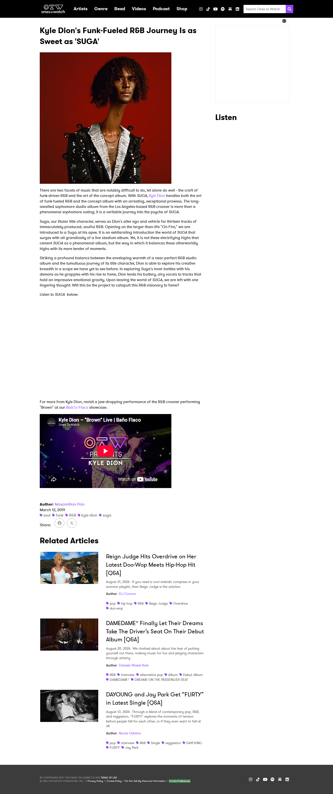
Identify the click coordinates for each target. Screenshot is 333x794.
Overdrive (180, 603)
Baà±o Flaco (77, 407)
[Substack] (230, 9)
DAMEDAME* (119, 679)
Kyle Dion (157, 195)
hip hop (126, 603)
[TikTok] (208, 9)
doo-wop (116, 608)
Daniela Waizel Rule (133, 665)
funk (60, 515)
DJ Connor (127, 593)
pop (113, 603)
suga (107, 515)
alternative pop (151, 674)
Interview (128, 674)
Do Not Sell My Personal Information (145, 781)
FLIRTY (115, 747)
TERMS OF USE (109, 777)
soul (46, 515)
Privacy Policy (95, 781)
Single (155, 742)
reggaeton (173, 742)
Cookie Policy (114, 781)
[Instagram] (201, 9)
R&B (72, 515)
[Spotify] (222, 9)
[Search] (289, 9)
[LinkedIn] (237, 9)
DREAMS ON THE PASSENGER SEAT (161, 679)
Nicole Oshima (130, 733)
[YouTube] (215, 9)
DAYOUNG (194, 742)
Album (173, 674)
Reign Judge (158, 603)
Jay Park (131, 747)
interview (127, 742)
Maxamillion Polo (70, 504)
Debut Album (193, 674)
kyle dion (89, 515)
